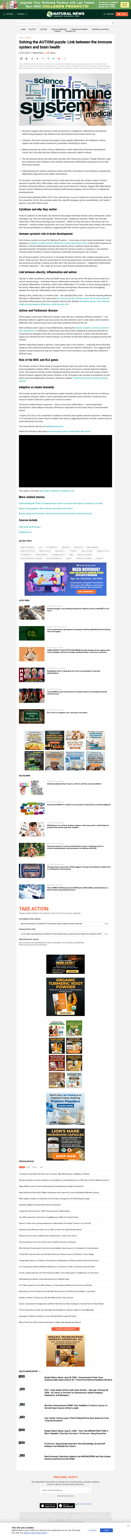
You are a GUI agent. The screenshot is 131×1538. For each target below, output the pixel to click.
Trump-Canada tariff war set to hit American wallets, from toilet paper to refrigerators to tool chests (59, 1273)
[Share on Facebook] (32, 58)
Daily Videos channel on (56, 491)
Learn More (93, 1530)
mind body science (31, 68)
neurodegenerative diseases (50, 68)
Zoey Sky (59, 689)
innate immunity (89, 66)
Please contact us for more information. (33, 945)
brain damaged (81, 64)
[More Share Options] (64, 58)
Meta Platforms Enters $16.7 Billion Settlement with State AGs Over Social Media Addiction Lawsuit (59, 1192)
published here (59, 1520)
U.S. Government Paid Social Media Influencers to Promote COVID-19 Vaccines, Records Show (57, 1266)
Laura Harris (61, 710)
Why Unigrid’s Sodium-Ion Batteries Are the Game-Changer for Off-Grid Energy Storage (54, 1198)
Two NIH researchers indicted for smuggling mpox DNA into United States (48, 1217)
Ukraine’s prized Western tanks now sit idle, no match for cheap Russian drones (50, 1229)
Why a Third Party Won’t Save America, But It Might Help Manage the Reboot (50, 1322)
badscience (69, 64)
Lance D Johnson (62, 627)
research (106, 68)
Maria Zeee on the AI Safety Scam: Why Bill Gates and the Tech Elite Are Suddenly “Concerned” (57, 1291)
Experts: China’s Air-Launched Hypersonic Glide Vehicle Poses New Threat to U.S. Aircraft (55, 1223)
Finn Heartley (61, 668)
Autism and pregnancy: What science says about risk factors (46, 508)
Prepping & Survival (100, 29)
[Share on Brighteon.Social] (21, 58)
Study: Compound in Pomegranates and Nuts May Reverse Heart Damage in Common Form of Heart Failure (61, 1304)
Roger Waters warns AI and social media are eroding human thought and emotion (51, 1186)
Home (23, 29)
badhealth (60, 64)
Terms (76, 1513)
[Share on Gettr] (59, 58)
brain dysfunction (95, 64)
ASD (41, 64)
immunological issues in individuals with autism (69, 431)
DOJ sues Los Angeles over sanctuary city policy (67, 713)
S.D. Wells (60, 647)
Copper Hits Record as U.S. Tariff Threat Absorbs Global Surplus (44, 1211)
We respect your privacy (65, 1496)
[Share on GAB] (54, 58)
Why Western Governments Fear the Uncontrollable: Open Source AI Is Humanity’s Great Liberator (59, 1248)
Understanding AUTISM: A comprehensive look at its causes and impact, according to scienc (60, 503)
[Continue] (88, 1490)
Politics (32, 29)
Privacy (70, 1513)
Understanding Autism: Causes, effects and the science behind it (74, 784)
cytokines (41, 66)
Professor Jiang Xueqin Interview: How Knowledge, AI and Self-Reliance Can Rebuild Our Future (75, 1444)
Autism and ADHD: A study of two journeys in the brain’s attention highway (79, 805)
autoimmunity (49, 64)
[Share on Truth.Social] (48, 58)
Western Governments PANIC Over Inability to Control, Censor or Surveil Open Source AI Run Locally (76, 1406)
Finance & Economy (79, 29)
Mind (21, 68)
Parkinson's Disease (94, 68)
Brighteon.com (25, 532)
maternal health (103, 66)
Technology (70, 31)
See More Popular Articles (65, 1329)
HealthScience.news (54, 426)
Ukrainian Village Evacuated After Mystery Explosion (40, 1205)
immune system (64, 66)
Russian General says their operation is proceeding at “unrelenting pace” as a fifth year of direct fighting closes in (64, 1180)
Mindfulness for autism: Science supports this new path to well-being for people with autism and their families (78, 826)
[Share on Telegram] (43, 58)
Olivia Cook (37, 53)
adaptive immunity (31, 64)
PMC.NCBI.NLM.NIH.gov (30, 527)
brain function (45, 551)
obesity (82, 68)
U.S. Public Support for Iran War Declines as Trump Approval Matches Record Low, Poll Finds (55, 1285)
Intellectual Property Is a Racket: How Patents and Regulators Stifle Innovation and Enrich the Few (58, 1260)
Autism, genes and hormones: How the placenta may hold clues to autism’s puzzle (55, 513)
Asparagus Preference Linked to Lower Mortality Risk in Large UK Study (47, 1316)
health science (51, 66)
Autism (27, 37)
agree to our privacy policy (35, 1533)
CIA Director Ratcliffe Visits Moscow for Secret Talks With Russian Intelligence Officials (54, 1174)
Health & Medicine (59, 29)
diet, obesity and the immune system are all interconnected (82, 298)
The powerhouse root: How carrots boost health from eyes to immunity (47, 1242)
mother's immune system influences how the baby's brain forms (58, 243)
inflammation (77, 66)
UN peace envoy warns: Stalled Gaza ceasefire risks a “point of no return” (48, 1236)
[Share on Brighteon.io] (27, 58)
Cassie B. (60, 606)
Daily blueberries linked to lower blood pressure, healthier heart (44, 1279)
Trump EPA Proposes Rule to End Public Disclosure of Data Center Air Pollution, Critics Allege (56, 1254)
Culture (43, 29)
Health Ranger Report (28, 1371)
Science (57, 31)
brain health (31, 66)
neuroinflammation (71, 68)
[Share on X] (37, 58)
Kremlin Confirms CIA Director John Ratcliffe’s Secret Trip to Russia (46, 1297)
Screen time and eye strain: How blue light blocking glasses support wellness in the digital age (56, 1310)
